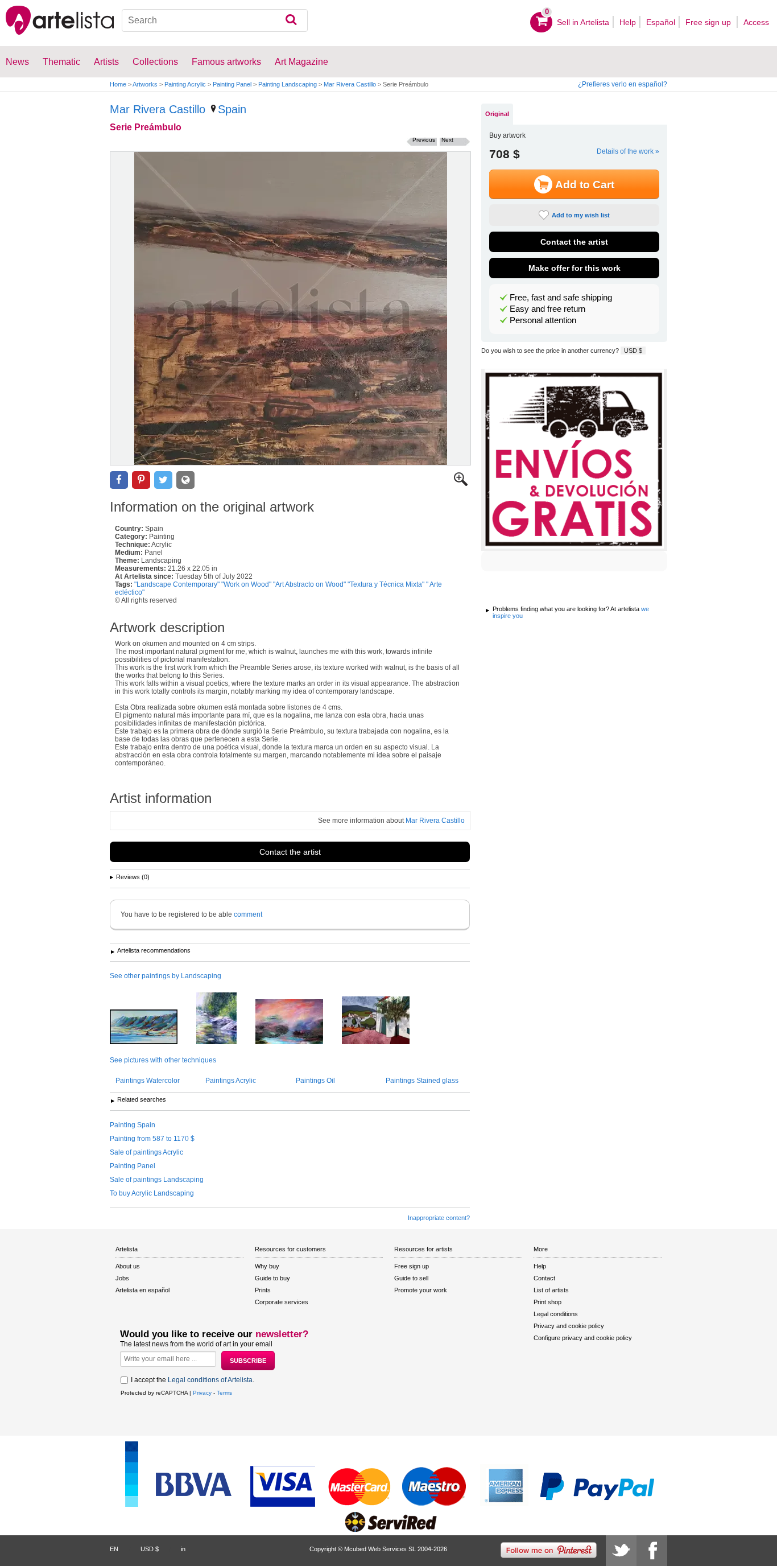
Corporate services (281, 1302)
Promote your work (420, 1290)
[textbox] (215, 20)
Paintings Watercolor (147, 1081)
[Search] (291, 20)
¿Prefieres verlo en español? (622, 84)
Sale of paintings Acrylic (146, 1152)
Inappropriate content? (439, 1217)
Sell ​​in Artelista (583, 22)
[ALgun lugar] (297, 1022)
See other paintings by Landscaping (165, 976)
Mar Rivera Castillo (350, 84)
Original (497, 113)
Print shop (547, 1302)
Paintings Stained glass (422, 1081)
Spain (232, 109)
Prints (263, 1290)
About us (127, 1266)
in (183, 1549)
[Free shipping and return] (574, 460)
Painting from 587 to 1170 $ (152, 1139)
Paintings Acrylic (230, 1081)
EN (114, 1549)
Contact (544, 1278)
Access (756, 22)
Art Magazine (301, 62)
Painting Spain (132, 1125)
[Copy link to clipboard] (185, 480)
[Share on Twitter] (163, 480)
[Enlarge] (461, 484)
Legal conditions (556, 1314)
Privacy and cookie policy (569, 1325)
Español (660, 22)
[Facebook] (652, 1550)
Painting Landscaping (287, 84)
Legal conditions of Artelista (210, 1380)
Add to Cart (584, 185)
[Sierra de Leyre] (152, 1027)
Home (118, 84)
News (17, 62)
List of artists (551, 1290)
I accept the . (192, 1380)
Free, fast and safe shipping (561, 297)
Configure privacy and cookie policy (583, 1337)
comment (248, 914)
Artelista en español (142, 1290)
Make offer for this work (574, 268)
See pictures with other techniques (163, 1060)
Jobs (122, 1278)
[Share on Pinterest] (141, 480)
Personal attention (543, 320)
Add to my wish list (581, 215)
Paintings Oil (315, 1081)
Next (447, 140)
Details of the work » (628, 151)
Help (627, 22)
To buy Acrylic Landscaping (152, 1193)
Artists (106, 62)
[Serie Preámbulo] (290, 308)
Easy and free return (547, 309)
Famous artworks (226, 62)
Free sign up (709, 22)
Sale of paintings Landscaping (157, 1180)
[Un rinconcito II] (225, 1019)
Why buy (267, 1266)
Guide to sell (411, 1278)
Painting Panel (232, 84)
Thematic (61, 62)
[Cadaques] (384, 1021)
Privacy (202, 1393)
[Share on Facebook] (119, 480)
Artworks (145, 84)
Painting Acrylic (185, 84)
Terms (224, 1393)
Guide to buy (272, 1278)
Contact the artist (290, 851)
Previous (423, 140)
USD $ (633, 350)
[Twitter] (621, 1550)
